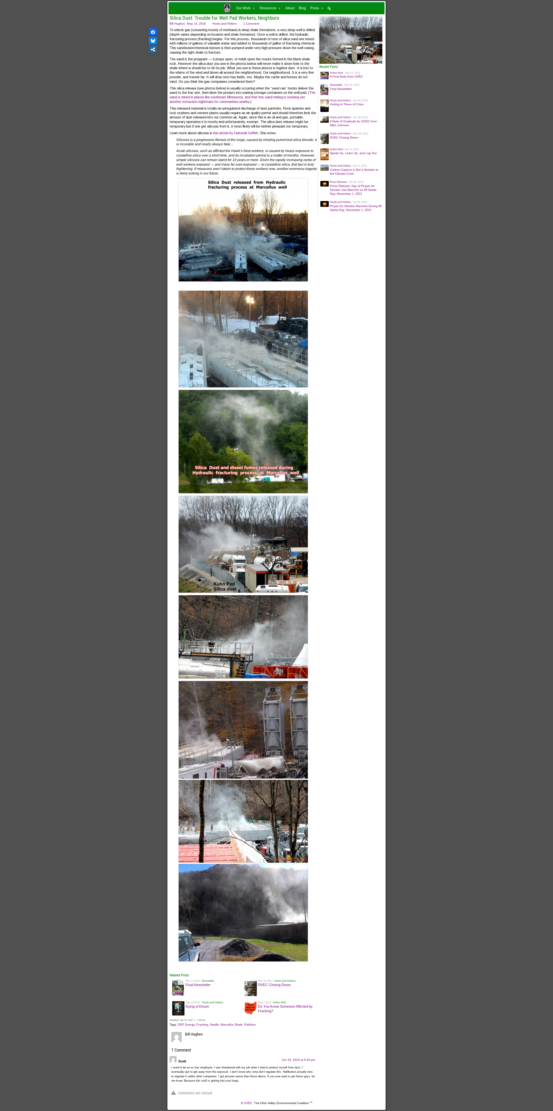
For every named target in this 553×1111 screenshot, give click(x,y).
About (289, 8)
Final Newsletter (198, 985)
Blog (302, 8)
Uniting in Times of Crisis (347, 104)
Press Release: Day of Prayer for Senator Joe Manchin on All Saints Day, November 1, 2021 (353, 189)
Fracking (202, 1024)
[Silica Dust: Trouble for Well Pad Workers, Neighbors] (351, 62)
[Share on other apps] (153, 49)
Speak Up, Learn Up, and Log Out (353, 153)
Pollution (250, 1024)
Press (314, 8)
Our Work (243, 8)
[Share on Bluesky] (153, 41)
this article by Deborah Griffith (235, 133)
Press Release (338, 182)
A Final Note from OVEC (346, 76)
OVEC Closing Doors (274, 985)
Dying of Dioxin (197, 1006)
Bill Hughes (177, 23)
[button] (329, 8)
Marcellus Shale (231, 1024)
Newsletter (208, 980)
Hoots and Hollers (224, 23)
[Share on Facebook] (153, 32)
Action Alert (279, 1002)
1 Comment (251, 23)
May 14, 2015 (196, 23)
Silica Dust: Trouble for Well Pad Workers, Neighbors (224, 18)
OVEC (248, 1103)
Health (214, 1024)
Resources (268, 8)
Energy (190, 1024)
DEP (180, 1024)
